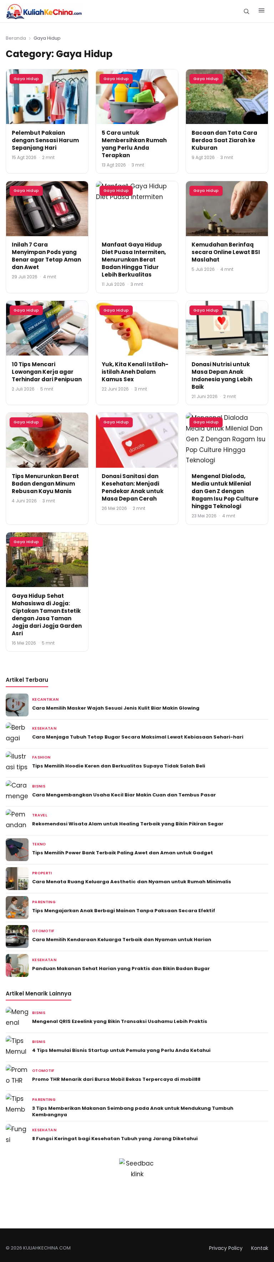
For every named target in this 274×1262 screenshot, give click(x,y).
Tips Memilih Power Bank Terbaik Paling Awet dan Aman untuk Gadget (122, 852)
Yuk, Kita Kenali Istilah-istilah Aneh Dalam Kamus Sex (135, 372)
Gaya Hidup (26, 78)
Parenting (44, 902)
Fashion (41, 757)
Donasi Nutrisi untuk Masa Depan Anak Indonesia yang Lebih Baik (222, 376)
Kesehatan (44, 728)
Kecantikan (45, 699)
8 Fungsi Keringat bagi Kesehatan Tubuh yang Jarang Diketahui (115, 1138)
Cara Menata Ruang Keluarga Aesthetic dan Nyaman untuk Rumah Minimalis (131, 881)
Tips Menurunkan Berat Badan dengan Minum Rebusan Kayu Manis (45, 483)
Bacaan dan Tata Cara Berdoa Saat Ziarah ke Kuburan (224, 140)
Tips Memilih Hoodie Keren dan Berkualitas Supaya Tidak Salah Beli (118, 765)
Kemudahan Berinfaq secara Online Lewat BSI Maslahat (226, 252)
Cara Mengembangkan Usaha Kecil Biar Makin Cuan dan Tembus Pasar (124, 794)
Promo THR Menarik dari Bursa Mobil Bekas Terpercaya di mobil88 (116, 1079)
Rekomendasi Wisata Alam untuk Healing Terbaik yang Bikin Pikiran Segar (127, 823)
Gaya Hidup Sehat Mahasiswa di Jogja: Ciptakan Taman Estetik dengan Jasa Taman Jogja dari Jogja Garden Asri (47, 614)
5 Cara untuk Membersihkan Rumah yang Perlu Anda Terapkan (134, 144)
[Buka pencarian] (246, 11)
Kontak (259, 1248)
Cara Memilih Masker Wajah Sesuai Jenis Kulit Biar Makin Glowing (115, 708)
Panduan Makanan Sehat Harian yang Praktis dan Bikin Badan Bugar (121, 968)
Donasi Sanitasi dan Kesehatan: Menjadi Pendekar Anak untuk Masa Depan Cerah (132, 487)
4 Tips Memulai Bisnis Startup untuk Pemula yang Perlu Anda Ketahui (121, 1050)
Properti (42, 873)
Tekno (39, 844)
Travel (39, 815)
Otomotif (43, 931)
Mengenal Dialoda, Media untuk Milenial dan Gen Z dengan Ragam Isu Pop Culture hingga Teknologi (225, 491)
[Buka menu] (261, 11)
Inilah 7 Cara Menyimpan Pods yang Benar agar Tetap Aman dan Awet (46, 256)
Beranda (16, 38)
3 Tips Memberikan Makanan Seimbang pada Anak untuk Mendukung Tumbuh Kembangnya (132, 1111)
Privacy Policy (226, 1248)
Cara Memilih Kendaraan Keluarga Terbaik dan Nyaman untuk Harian (121, 939)
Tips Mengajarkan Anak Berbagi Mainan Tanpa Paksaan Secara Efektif (123, 910)
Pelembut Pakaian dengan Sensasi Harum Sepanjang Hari (45, 140)
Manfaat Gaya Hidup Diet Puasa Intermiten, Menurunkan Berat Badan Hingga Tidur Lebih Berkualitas (134, 259)
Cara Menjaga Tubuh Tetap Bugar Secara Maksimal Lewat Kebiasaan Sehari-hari (137, 737)
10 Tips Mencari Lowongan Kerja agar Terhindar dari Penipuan (47, 372)
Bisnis (38, 786)
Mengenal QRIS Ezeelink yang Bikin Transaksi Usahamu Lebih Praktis (119, 1021)
